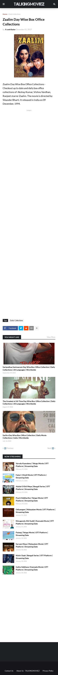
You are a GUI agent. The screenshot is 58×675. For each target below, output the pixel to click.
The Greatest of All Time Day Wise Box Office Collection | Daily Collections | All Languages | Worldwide (29, 402)
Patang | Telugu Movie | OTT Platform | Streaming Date (32, 533)
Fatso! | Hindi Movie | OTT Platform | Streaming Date (31, 476)
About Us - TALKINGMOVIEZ (28, 671)
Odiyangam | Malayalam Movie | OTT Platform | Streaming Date (35, 510)
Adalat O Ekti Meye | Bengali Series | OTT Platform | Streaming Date (33, 487)
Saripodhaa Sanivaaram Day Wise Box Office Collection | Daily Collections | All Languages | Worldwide (29, 368)
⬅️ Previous (8, 448)
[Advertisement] (29, 141)
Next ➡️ (50, 448)
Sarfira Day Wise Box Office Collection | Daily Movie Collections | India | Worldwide (24, 436)
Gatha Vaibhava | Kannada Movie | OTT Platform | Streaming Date (32, 568)
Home (5, 14)
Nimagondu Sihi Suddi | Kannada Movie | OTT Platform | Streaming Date (35, 522)
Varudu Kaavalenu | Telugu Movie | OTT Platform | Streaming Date (32, 464)
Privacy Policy (48, 671)
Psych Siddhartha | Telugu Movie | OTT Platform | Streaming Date (32, 499)
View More (51, 337)
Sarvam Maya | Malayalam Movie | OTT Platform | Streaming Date (32, 545)
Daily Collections (15, 14)
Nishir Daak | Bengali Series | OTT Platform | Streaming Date (34, 556)
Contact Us (9, 671)
